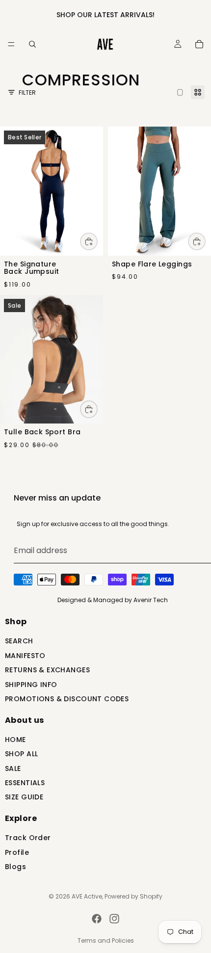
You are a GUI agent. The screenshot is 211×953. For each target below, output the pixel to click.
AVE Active (87, 896)
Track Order (28, 839)
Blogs (15, 867)
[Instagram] (114, 919)
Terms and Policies (106, 940)
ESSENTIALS (25, 783)
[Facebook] (97, 919)
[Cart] (199, 44)
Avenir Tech (150, 600)
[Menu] (11, 44)
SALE (13, 769)
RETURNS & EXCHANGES (47, 670)
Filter (27, 92)
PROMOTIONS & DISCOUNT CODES (67, 699)
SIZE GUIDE (24, 798)
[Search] (32, 44)
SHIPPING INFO (31, 685)
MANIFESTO (25, 656)
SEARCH (19, 642)
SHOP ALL (21, 755)
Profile (17, 853)
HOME (15, 740)
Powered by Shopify (133, 896)
